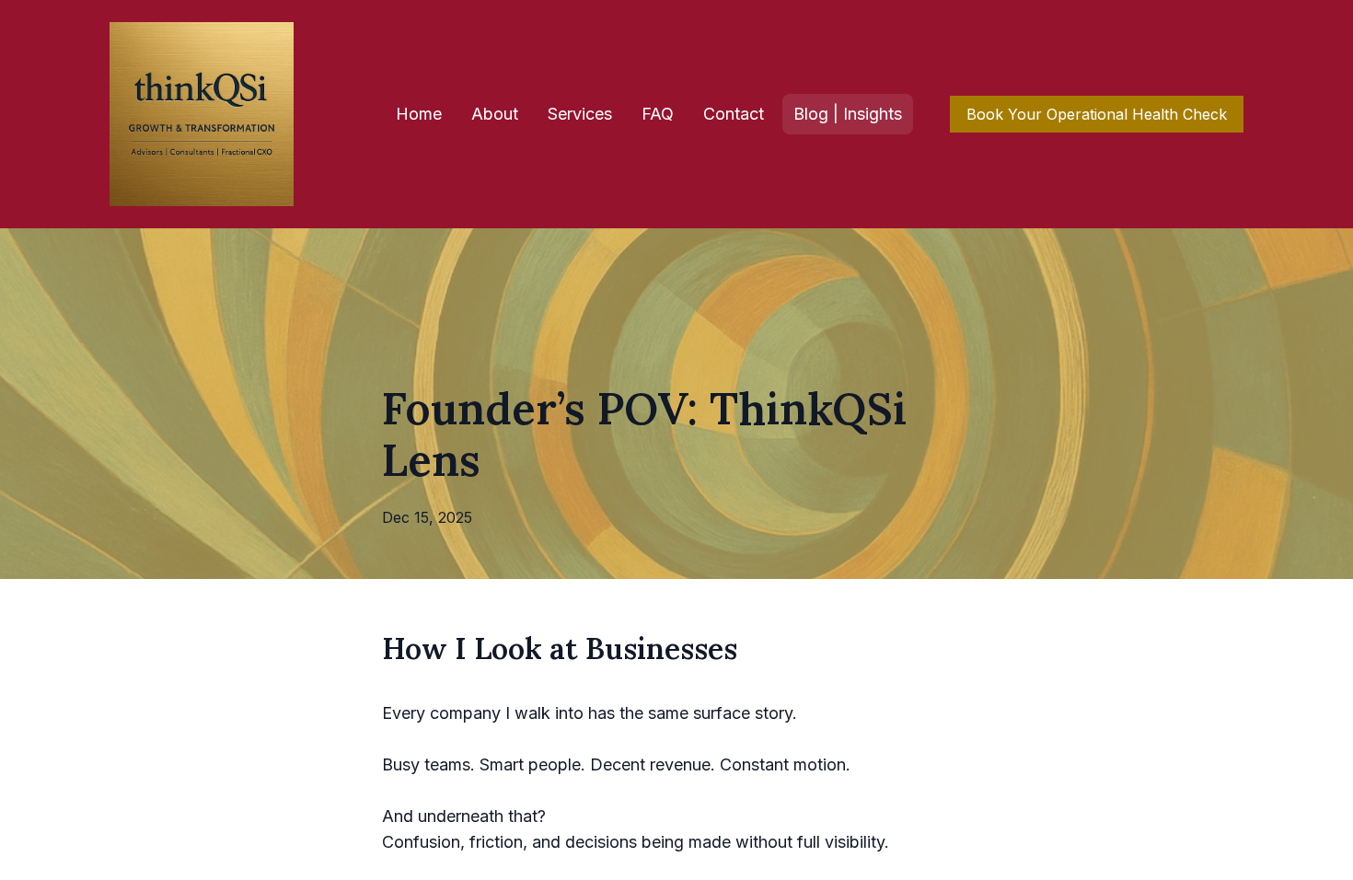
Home (419, 113)
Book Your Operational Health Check (1096, 114)
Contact (733, 113)
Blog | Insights (847, 113)
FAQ (658, 113)
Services (580, 113)
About (494, 113)
